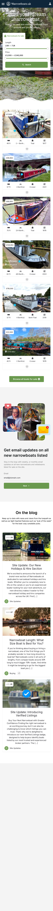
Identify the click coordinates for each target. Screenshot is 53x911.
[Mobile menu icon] (3, 3)
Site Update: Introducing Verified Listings (27, 713)
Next (25, 486)
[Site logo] (20, 4)
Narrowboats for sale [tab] (15, 36)
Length (8, 42)
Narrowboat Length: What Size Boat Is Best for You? (27, 641)
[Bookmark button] (27, 149)
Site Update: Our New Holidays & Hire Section (26, 567)
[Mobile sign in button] (50, 3)
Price (7, 52)
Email (6, 473)
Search (28, 65)
